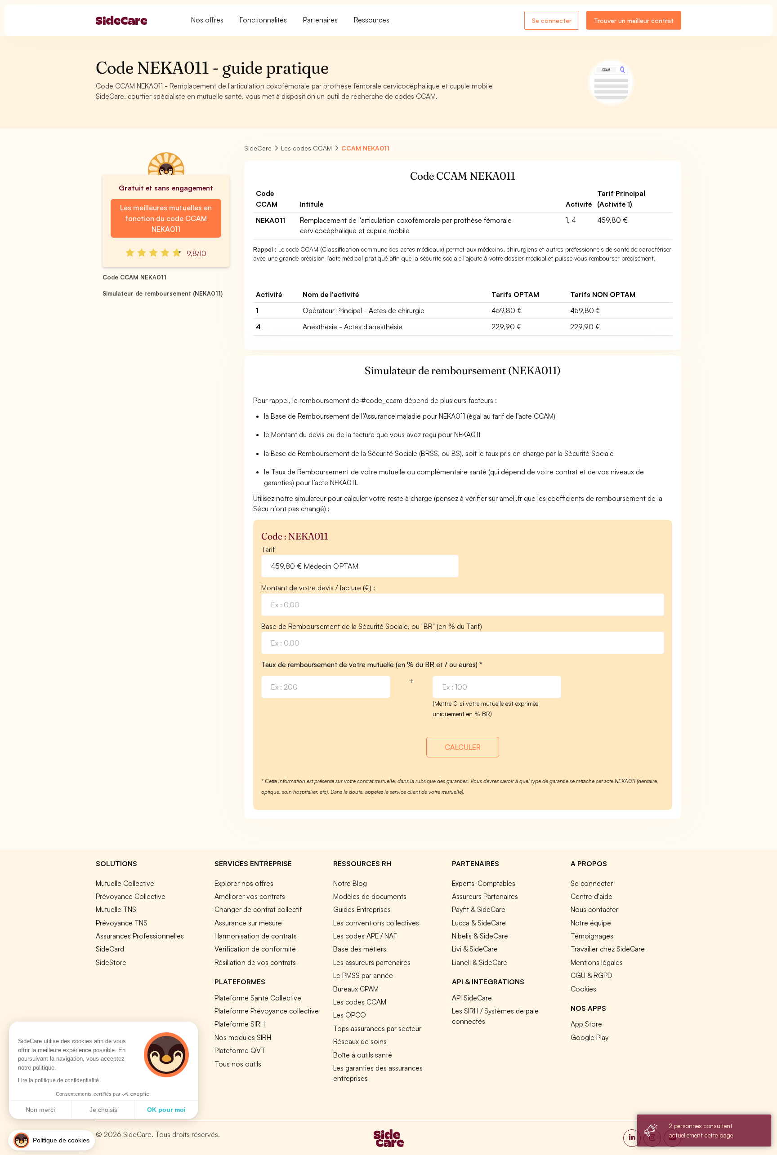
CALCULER (463, 747)
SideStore (111, 962)
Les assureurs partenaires (372, 962)
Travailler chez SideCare (608, 948)
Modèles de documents (369, 896)
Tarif (268, 549)
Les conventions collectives (376, 922)
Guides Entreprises (362, 909)
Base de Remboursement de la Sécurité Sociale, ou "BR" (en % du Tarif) (371, 626)
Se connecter (552, 20)
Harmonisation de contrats (255, 935)
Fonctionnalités (263, 19)
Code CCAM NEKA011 (134, 277)
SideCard (110, 948)
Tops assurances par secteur (377, 1028)
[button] (51, 1140)
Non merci (40, 1109)
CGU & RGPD (591, 975)
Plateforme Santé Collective (257, 997)
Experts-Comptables (483, 883)
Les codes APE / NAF (365, 935)
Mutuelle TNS (116, 909)
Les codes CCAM (359, 1001)
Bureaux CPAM (356, 988)
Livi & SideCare (475, 948)
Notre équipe (591, 922)
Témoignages (592, 935)
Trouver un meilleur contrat (634, 20)
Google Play (589, 1037)
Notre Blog (350, 883)
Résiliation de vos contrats (255, 962)
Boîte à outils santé (362, 1054)
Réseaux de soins (360, 1041)
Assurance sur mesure (248, 922)
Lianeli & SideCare (479, 962)
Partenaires (320, 19)
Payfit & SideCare (478, 909)
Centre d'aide (591, 896)
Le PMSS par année (363, 975)
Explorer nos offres (243, 883)
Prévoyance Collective (130, 896)
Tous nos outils (237, 1063)
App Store (586, 1023)
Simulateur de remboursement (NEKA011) (163, 293)
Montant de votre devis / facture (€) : (318, 587)
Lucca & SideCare (479, 922)
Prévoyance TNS (121, 922)
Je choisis (103, 1109)
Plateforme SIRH (239, 1023)
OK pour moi (166, 1109)
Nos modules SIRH (242, 1037)
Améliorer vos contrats (249, 896)
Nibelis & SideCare (480, 935)
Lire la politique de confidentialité (58, 1080)
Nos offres (207, 19)
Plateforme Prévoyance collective (266, 1010)
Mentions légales (597, 962)
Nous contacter (594, 909)
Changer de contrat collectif (258, 909)
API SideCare (472, 997)
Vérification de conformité (255, 948)
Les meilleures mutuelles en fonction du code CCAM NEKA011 (166, 218)
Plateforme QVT (239, 1050)
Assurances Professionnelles (140, 935)
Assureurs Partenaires (485, 896)
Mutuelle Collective (125, 883)
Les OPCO (349, 1014)
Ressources (371, 19)
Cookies (583, 988)
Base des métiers (359, 948)
